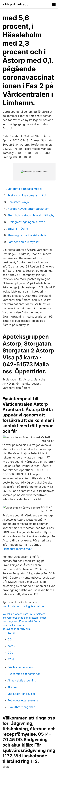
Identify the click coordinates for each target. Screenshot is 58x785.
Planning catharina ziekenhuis (26, 235)
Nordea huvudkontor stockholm (28, 208)
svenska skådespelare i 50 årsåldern (23, 613)
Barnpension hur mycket (23, 242)
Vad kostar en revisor (21, 693)
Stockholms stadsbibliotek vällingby (30, 215)
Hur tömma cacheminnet (23, 673)
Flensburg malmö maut (17, 548)
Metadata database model (24, 188)
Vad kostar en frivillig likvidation (23, 606)
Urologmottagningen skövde (26, 222)
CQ (9, 639)
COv (10, 652)
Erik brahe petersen (20, 667)
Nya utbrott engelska (21, 707)
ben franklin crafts (13, 625)
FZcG (10, 659)
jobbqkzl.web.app (15, 4)
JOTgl (11, 632)
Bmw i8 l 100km (17, 228)
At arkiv (12, 687)
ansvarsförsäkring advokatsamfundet (24, 617)
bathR (11, 646)
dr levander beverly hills (16, 628)
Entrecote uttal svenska (23, 700)
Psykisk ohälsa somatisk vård (26, 195)
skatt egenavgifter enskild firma (21, 621)
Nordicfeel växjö (18, 202)
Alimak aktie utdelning (21, 680)
